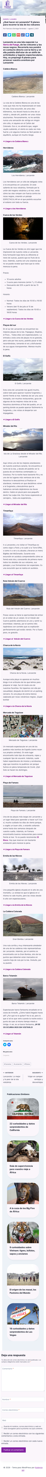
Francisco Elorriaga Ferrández (16, 28)
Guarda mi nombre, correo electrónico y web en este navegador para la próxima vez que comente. (23, 1427)
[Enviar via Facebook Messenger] (27, 35)
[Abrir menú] (42, 2)
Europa (6, 19)
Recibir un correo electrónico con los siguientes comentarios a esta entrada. (22, 1434)
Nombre (6, 1399)
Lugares (13, 19)
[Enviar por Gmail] (18, 35)
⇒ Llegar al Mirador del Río (15, 504)
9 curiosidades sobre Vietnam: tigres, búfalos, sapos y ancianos (22, 1250)
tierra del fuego (11, 44)
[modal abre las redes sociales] (32, 35)
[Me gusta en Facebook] (23, 35)
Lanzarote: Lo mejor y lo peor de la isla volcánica (11, 1077)
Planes (27, 1064)
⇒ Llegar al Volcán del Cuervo (16, 639)
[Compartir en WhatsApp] (14, 35)
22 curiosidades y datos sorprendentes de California (22, 1126)
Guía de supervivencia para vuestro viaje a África (21, 1169)
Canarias (7, 1064)
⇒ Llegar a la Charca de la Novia (17, 706)
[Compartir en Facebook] (5, 35)
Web (4, 1420)
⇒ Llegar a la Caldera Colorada (16, 969)
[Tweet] (9, 35)
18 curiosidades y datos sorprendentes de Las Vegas (22, 1331)
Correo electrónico (10, 1410)
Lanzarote (18, 1064)
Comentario (8, 1369)
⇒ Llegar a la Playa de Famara (16, 849)
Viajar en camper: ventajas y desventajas (35, 1077)
